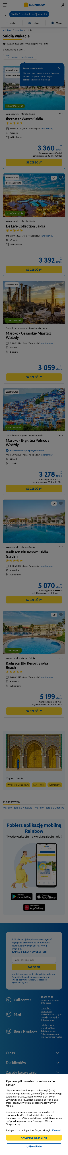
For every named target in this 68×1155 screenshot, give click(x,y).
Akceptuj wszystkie (35, 1138)
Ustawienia (40, 1147)
